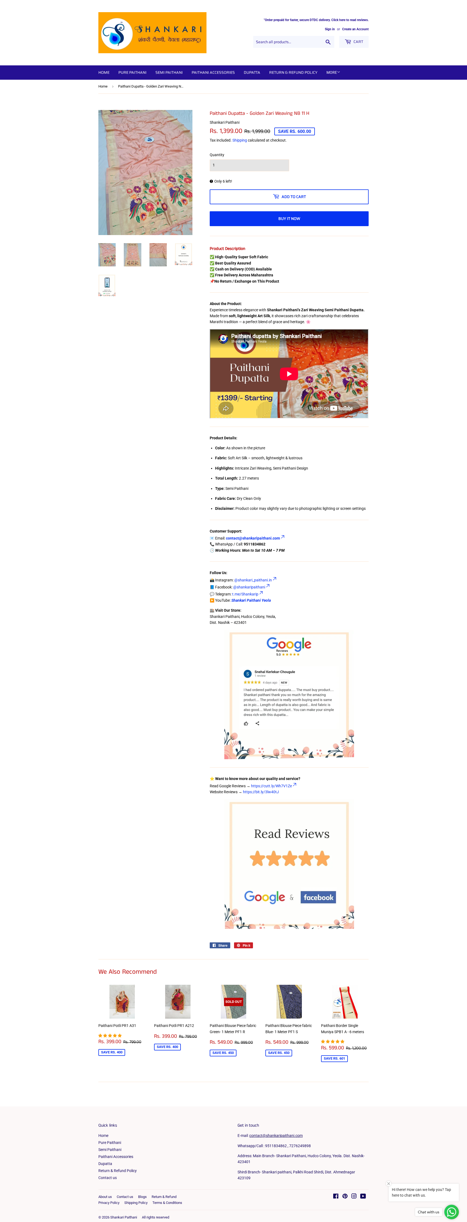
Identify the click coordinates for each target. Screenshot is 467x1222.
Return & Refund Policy (293, 72)
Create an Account (355, 29)
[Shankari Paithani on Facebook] (336, 1197)
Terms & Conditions (167, 1203)
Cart (358, 42)
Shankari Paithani (123, 1217)
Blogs (142, 1197)
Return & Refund (164, 1197)
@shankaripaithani (249, 587)
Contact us (107, 1178)
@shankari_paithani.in (253, 580)
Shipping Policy (136, 1203)
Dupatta (252, 72)
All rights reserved (155, 1217)
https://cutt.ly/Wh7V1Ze (271, 786)
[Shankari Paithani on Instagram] (354, 1197)
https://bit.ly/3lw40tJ (261, 792)
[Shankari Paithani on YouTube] (363, 1197)
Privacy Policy (108, 1203)
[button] (110, 1035)
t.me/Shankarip (245, 594)
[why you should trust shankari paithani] (210, 931)
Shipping (239, 140)
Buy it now (289, 219)
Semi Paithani (169, 72)
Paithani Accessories (213, 72)
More (331, 72)
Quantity (217, 155)
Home (103, 72)
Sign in (330, 29)
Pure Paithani (132, 72)
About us (105, 1197)
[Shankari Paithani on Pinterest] (345, 1197)
